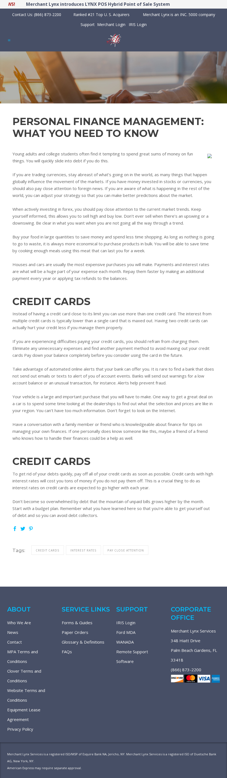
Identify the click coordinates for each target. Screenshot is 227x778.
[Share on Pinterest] (31, 528)
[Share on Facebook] (14, 528)
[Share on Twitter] (22, 528)
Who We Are (19, 622)
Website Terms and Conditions (26, 695)
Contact (14, 642)
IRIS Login (138, 24)
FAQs (67, 651)
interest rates (83, 550)
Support (88, 24)
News (12, 632)
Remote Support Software (132, 656)
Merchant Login (111, 24)
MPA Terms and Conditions (22, 656)
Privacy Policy (20, 729)
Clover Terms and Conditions (24, 675)
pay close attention (125, 550)
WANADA (125, 642)
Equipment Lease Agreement (23, 714)
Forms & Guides (77, 622)
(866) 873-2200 (186, 669)
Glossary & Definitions (83, 642)
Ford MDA (125, 632)
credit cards (48, 550)
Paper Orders (75, 632)
